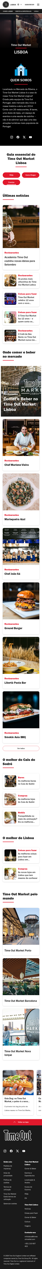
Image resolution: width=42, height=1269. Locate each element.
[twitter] (24, 137)
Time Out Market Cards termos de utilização (10, 1196)
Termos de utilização (7, 1188)
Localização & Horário (30, 1181)
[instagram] (11, 137)
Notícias (28, 1209)
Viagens (28, 1226)
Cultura (27, 1222)
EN (26, 1198)
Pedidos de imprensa (8, 1167)
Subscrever (29, 5)
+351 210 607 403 (30, 1245)
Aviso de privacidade (8, 1174)
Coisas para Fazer (31, 1213)
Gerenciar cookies (10, 1204)
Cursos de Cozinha (28, 1188)
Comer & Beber (8, 11)
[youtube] (30, 137)
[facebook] (18, 137)
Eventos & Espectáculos (23, 11)
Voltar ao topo (23, 1122)
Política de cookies (7, 1181)
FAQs (26, 1194)
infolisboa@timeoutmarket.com (31, 1238)
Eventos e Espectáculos (29, 1174)
